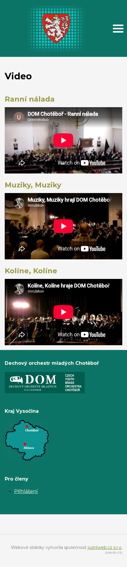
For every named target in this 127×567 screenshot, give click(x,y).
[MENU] (118, 28)
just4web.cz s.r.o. (105, 547)
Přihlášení (26, 491)
